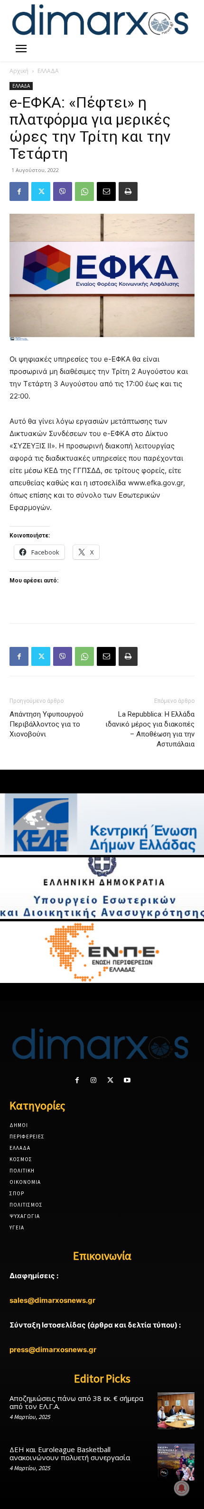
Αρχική (18, 71)
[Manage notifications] (181, 1488)
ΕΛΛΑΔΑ (48, 71)
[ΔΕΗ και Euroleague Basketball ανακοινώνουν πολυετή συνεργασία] (176, 1462)
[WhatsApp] (84, 191)
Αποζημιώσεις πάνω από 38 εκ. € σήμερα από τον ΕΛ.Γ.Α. (76, 1402)
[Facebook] (18, 191)
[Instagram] (94, 1080)
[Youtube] (127, 1080)
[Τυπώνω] (128, 191)
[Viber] (62, 191)
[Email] (106, 191)
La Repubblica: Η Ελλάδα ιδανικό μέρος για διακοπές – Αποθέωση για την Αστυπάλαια (150, 729)
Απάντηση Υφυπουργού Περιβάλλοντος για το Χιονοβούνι (46, 724)
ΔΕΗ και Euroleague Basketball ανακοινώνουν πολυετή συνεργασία (69, 1453)
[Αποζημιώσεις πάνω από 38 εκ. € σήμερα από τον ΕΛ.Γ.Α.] (176, 1410)
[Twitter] (40, 191)
